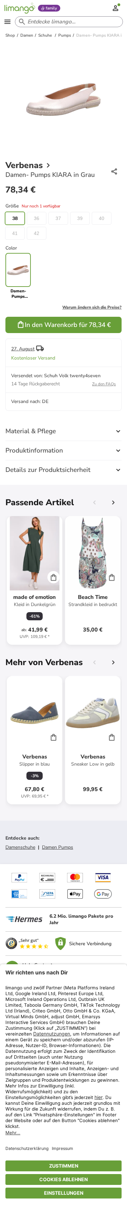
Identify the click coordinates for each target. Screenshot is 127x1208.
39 (80, 218)
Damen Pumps (57, 847)
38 (15, 218)
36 (36, 218)
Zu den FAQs (104, 384)
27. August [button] (23, 349)
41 (15, 233)
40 (101, 218)
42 (36, 233)
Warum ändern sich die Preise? (92, 307)
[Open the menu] (7, 22)
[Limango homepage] (19, 8)
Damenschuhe (20, 847)
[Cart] (53, 577)
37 (58, 218)
